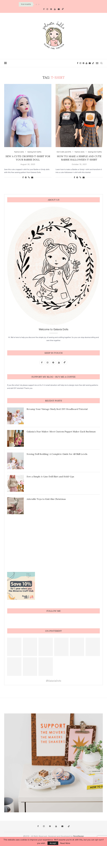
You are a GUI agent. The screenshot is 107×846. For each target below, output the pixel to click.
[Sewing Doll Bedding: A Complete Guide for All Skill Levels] (15, 460)
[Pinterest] (51, 9)
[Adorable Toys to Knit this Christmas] (15, 505)
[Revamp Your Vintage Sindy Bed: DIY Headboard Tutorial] (15, 415)
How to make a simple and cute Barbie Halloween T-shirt (79, 158)
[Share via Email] (32, 177)
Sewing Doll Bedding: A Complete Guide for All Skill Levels (57, 454)
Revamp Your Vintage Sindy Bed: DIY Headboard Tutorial (57, 409)
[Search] (101, 63)
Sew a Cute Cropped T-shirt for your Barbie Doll (28, 158)
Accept (53, 843)
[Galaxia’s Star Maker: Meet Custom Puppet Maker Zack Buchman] (15, 438)
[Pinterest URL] (14, 647)
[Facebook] (43, 9)
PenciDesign (78, 836)
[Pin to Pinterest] (26, 177)
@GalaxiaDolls (53, 680)
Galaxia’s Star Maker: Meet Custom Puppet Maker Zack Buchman (61, 431)
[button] (36, 4)
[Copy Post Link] (29, 177)
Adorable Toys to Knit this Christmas (46, 499)
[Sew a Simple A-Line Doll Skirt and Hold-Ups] (15, 483)
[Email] (59, 9)
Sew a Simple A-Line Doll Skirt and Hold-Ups (50, 476)
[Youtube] (55, 9)
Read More (65, 843)
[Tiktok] (63, 9)
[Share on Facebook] (23, 177)
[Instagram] (47, 9)
